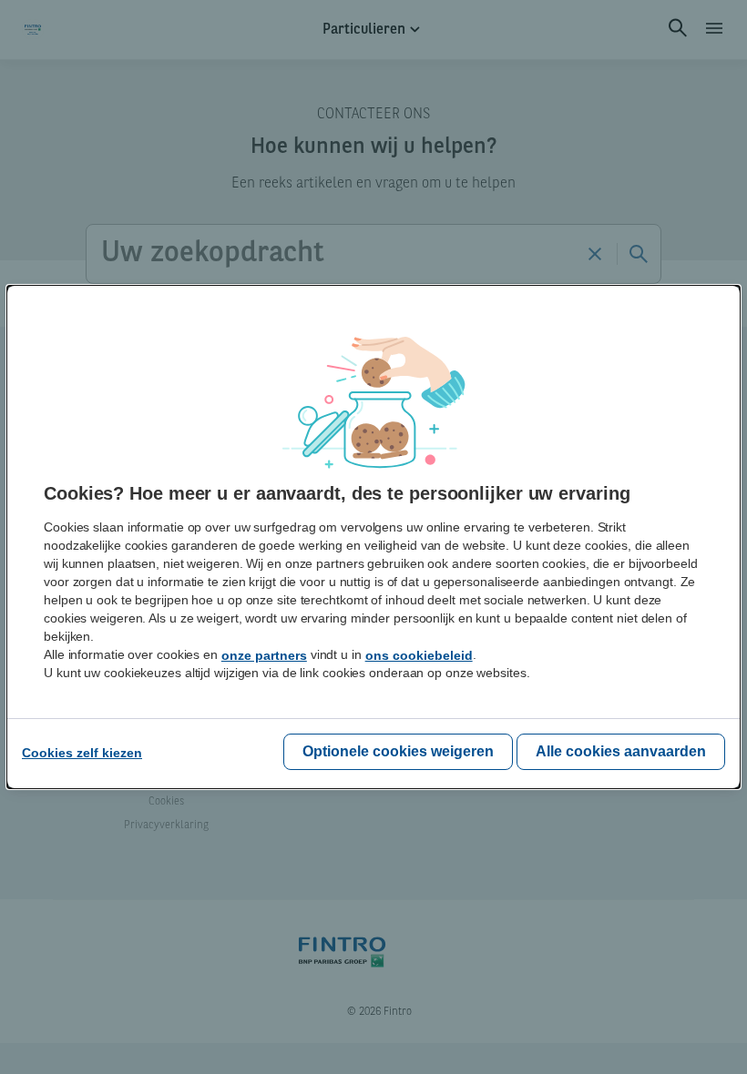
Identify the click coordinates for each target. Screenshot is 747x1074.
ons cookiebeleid (419, 655)
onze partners (264, 655)
